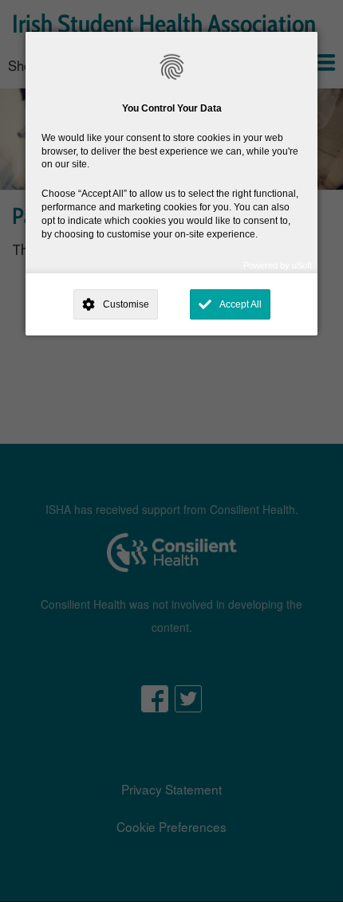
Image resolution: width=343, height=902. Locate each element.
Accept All (240, 304)
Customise (126, 304)
